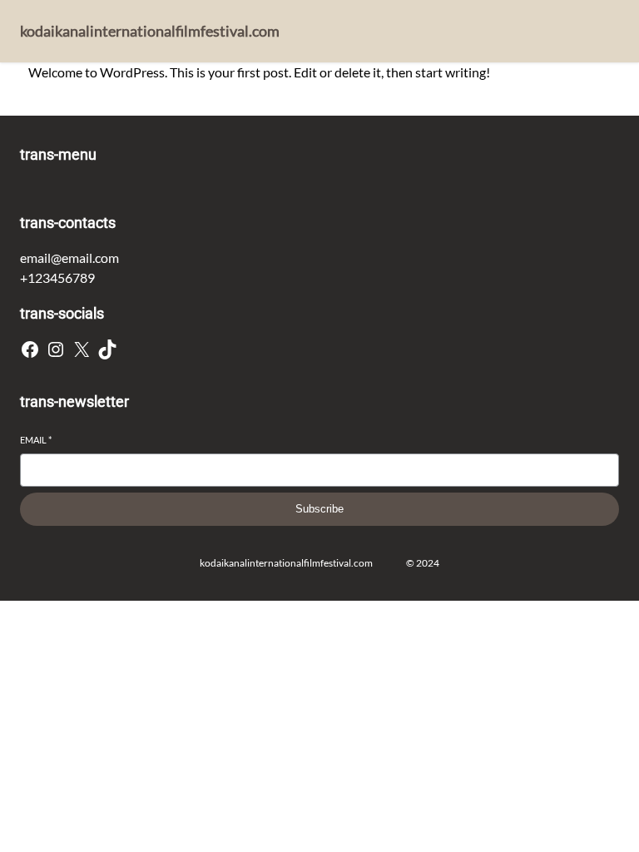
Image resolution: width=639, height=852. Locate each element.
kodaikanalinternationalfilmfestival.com (150, 31)
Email (36, 439)
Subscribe (319, 509)
